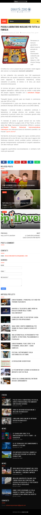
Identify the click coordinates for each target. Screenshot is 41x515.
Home (4, 21)
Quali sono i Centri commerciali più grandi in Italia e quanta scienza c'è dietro (24, 328)
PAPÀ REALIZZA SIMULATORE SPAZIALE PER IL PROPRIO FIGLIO (19, 204)
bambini (5, 172)
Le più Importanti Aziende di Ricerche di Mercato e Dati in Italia (25, 371)
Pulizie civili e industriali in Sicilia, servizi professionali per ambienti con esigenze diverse (25, 402)
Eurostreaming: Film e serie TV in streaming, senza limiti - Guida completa (23, 345)
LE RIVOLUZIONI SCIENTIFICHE (21, 361)
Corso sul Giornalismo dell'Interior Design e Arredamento (24, 380)
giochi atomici (10, 132)
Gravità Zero (25, 512)
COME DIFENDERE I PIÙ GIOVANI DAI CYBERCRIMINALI (18, 185)
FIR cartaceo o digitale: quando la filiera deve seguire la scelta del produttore (24, 454)
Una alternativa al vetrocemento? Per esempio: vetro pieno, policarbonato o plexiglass (25, 337)
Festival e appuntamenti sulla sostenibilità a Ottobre (22, 353)
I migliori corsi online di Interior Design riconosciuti (25, 419)
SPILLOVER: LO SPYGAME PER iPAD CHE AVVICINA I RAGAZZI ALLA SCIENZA (18, 224)
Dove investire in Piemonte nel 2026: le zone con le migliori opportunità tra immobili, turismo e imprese (25, 470)
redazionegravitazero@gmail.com (16, 256)
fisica (32, 33)
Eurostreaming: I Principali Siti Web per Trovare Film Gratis (26, 301)
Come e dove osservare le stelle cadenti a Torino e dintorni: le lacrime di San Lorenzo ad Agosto (24, 492)
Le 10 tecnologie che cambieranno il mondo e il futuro (25, 444)
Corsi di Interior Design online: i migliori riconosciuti (24, 411)
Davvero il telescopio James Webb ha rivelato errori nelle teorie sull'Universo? (24, 310)
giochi (36, 33)
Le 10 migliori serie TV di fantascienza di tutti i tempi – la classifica (24, 435)
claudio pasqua (26, 33)
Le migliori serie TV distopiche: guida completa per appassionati (25, 318)
